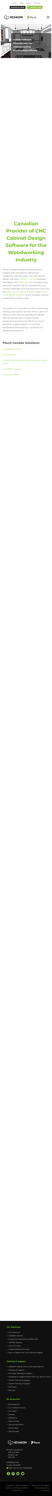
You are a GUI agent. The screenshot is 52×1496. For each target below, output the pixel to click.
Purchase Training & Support (20, 1373)
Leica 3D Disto (12, 375)
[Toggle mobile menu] (48, 17)
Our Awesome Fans (16, 1408)
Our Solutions (14, 1332)
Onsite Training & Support (19, 1383)
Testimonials (13, 1421)
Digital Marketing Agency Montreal (42, 1487)
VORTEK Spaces (13, 369)
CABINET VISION (27, 279)
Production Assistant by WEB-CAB (23, 1339)
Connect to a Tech (17, 7)
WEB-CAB (23, 282)
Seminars (12, 1387)
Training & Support (16, 1370)
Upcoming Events (16, 1424)
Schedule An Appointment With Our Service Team (29, 1377)
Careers (11, 1414)
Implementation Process (18, 1349)
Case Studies (13, 1431)
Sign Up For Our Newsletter (20, 1468)
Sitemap (16, 1488)
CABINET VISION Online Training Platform (26, 1367)
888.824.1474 (35, 7)
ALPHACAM (10, 355)
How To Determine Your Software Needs (25, 1353)
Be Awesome (13, 1404)
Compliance (17, 1490)
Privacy (24, 1488)
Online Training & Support (19, 1380)
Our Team (12, 1411)
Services (11, 1390)
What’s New (13, 1428)
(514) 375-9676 (14, 1465)
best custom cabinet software (21, 292)
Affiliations (12, 1418)
